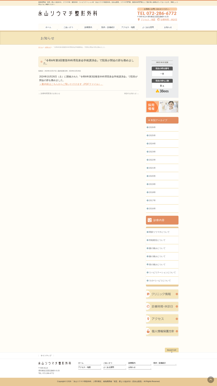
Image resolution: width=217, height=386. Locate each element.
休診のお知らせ (131, 93)
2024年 (152, 143)
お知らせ (132, 367)
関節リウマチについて (159, 232)
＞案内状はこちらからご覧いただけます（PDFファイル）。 (71, 84)
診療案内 (132, 363)
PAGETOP (171, 350)
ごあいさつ (107, 363)
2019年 (152, 184)
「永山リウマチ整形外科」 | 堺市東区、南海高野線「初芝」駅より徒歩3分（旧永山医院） (107, 381)
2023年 (152, 151)
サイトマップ (46, 355)
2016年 (152, 208)
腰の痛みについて (157, 248)
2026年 (152, 127)
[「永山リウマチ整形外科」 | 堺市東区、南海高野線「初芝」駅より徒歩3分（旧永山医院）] (67, 13)
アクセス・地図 (84, 367)
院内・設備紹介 (160, 363)
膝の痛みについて (157, 256)
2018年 (152, 192)
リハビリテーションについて (162, 272)
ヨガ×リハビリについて (160, 280)
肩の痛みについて (157, 264)
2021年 (152, 168)
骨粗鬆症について (157, 240)
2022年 (152, 160)
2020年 (152, 176)
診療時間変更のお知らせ (49, 93)
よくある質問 (108, 367)
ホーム (81, 363)
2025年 (152, 135)
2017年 (152, 200)
